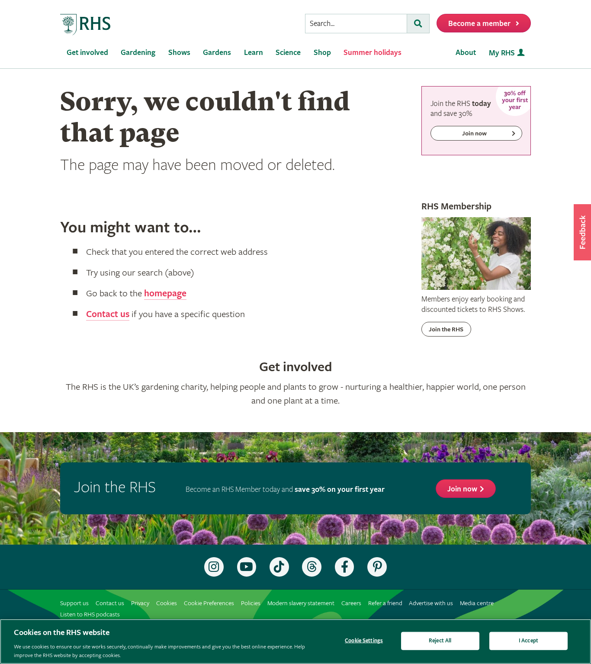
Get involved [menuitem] (87, 52)
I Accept (528, 641)
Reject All (440, 641)
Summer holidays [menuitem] (372, 52)
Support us (74, 603)
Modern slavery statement (300, 603)
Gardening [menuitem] (138, 52)
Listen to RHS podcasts (90, 614)
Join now (462, 489)
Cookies (166, 603)
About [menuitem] (466, 52)
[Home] (85, 25)
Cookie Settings (364, 641)
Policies (250, 603)
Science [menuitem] (288, 52)
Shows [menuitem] (179, 52)
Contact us (107, 314)
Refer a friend (385, 603)
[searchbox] (356, 23)
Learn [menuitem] (253, 52)
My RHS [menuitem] (502, 53)
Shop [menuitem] (322, 52)
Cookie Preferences (209, 603)
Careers (351, 603)
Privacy (140, 603)
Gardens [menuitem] (217, 52)
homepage (165, 293)
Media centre (477, 603)
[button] (582, 232)
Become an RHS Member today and (285, 489)
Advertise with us (431, 603)
